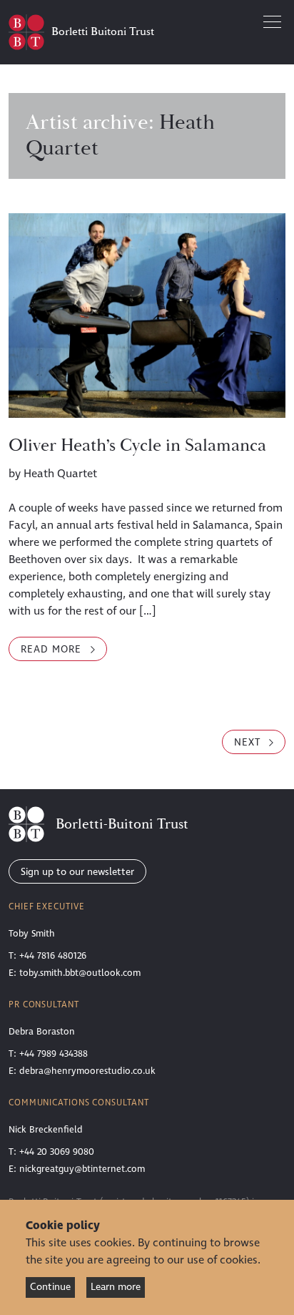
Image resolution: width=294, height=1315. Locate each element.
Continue (50, 1287)
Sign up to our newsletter (77, 872)
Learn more (116, 1287)
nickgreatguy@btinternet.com (82, 1169)
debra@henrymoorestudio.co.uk (87, 1071)
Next (249, 742)
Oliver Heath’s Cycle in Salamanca (137, 445)
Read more (64, 649)
